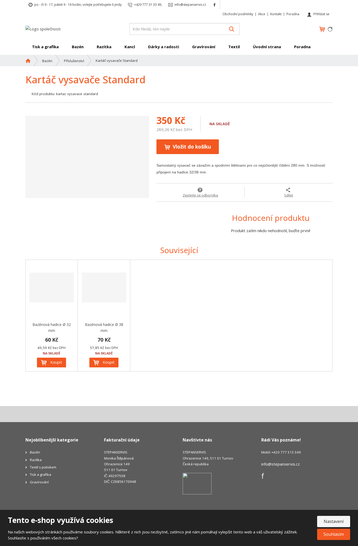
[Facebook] (214, 4)
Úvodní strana (267, 46)
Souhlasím (333, 534)
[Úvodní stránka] (43, 28)
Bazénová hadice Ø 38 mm (104, 327)
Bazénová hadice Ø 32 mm (51, 327)
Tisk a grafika (45, 46)
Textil (234, 46)
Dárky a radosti (163, 46)
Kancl (129, 46)
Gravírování (203, 46)
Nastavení (334, 521)
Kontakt (275, 14)
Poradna (292, 14)
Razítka (104, 46)
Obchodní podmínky (238, 14)
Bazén (78, 46)
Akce (261, 14)
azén (36, 452)
